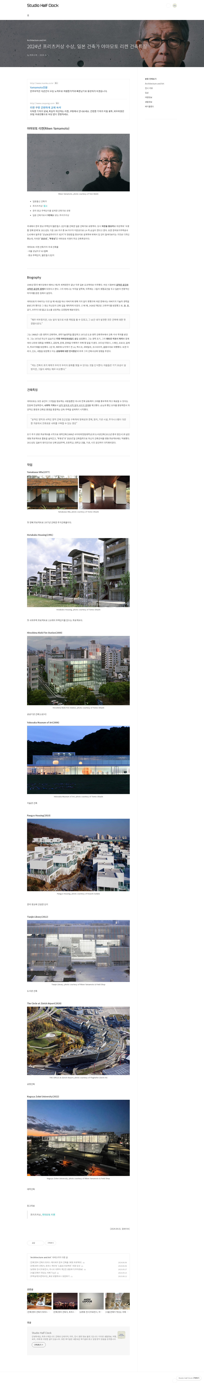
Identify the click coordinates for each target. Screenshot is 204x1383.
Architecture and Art (41, 1257)
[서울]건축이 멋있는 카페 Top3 (43, 1272)
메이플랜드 (149, 106)
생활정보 (148, 101)
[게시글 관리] (41, 1243)
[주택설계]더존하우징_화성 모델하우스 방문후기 (50, 1276)
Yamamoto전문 (39, 87)
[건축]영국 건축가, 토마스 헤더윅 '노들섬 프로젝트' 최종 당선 (55, 1265)
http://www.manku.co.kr (41, 83)
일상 (147, 92)
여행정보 (148, 97)
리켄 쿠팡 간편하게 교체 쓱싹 (45, 107)
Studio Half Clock (42, 5)
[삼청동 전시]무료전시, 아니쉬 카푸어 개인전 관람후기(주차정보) (56, 1269)
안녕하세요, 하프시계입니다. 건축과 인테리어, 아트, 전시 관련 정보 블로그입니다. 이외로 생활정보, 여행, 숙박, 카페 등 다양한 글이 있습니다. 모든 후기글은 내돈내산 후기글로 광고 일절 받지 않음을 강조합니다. (74, 1337)
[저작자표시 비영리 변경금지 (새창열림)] (60, 1243)
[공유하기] (37, 1243)
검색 (168, 5)
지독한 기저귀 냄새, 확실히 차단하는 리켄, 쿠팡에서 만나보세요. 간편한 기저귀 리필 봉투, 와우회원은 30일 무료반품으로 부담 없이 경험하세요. (77, 112)
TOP (174, 1381)
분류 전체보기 (150, 78)
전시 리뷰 (149, 88)
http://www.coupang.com (42, 103)
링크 (45, 205)
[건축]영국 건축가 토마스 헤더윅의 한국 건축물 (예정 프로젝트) (56, 1262)
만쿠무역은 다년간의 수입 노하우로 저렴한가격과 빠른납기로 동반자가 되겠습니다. (68, 91)
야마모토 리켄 (48, 1214)
